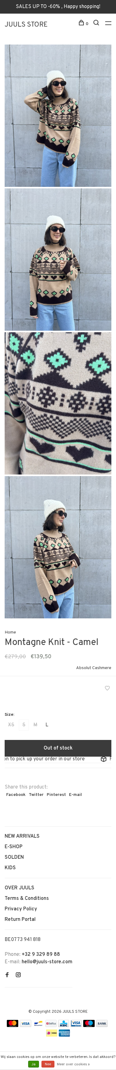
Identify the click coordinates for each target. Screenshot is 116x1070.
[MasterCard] (12, 1026)
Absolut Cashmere (93, 668)
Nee (48, 1064)
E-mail (75, 794)
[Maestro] (89, 1026)
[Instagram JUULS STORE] (18, 976)
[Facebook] (7, 976)
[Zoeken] (97, 24)
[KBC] (63, 1026)
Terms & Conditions (27, 899)
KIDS (10, 868)
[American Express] (64, 1035)
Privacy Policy (21, 909)
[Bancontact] (38, 1026)
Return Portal (20, 920)
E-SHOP (14, 847)
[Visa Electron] (76, 1026)
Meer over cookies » (73, 1064)
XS (11, 725)
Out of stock (58, 748)
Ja (34, 1064)
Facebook (16, 794)
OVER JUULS (19, 888)
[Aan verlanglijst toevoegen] (107, 689)
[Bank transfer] (102, 1026)
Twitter (36, 794)
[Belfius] (51, 1026)
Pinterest (56, 794)
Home (10, 632)
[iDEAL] (51, 1035)
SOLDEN (14, 857)
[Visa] (25, 1026)
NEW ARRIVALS (22, 836)
